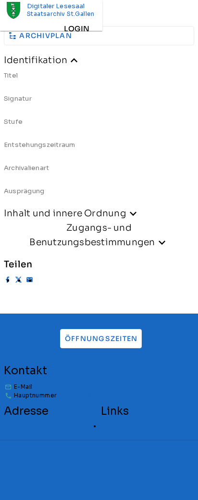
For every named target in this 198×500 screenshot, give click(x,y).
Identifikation (35, 60)
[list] (99, 136)
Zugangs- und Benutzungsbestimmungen (92, 235)
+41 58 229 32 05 (84, 395)
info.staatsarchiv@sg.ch (95, 386)
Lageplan (114, 426)
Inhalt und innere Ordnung (65, 213)
